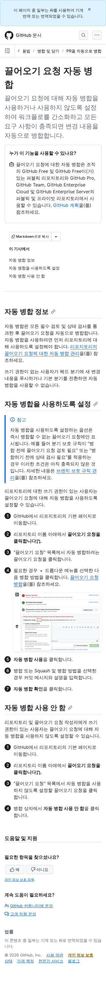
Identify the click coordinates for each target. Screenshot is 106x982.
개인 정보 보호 (80, 955)
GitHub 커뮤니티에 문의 (31, 905)
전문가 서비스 (50, 960)
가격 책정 (25, 960)
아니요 (42, 869)
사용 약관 (54, 955)
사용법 (24, 50)
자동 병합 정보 (27, 311)
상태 (8, 960)
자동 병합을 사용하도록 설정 (48, 404)
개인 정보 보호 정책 (19, 879)
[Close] (89, 9)
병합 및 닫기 (48, 50)
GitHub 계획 (66, 205)
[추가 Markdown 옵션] (56, 236)
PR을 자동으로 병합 (83, 50)
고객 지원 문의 (23, 913)
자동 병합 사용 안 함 (35, 707)
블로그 (74, 960)
